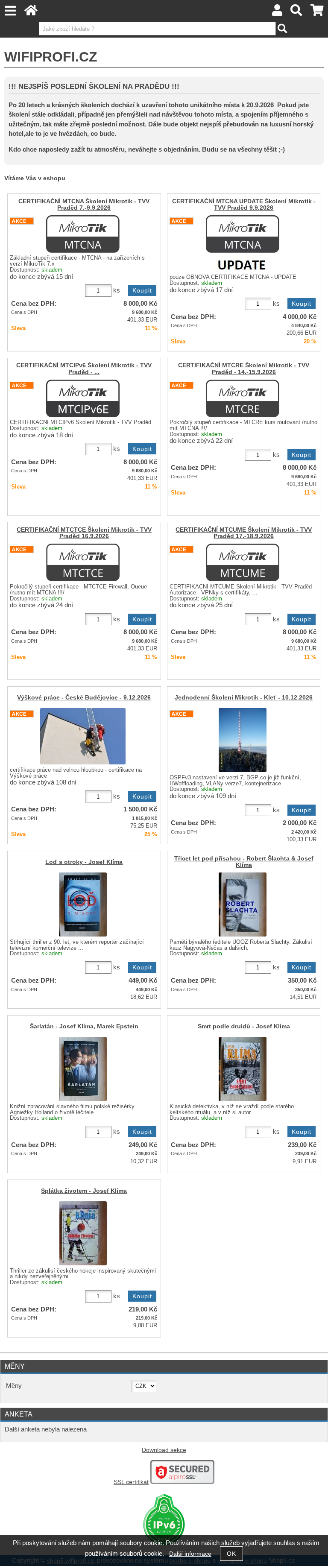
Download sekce (164, 1450)
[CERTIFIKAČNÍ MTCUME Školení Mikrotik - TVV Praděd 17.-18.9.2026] (242, 562)
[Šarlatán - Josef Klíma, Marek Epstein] (83, 1069)
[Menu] (10, 11)
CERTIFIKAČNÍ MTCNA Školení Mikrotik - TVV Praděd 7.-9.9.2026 (83, 204)
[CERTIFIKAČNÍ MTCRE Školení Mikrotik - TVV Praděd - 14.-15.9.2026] (242, 398)
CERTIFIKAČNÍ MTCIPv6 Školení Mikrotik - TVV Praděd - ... (84, 368)
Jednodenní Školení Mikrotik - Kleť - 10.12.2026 (244, 697)
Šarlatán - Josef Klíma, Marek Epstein (84, 1026)
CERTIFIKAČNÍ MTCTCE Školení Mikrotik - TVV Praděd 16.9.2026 (84, 533)
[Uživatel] (277, 12)
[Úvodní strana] (31, 12)
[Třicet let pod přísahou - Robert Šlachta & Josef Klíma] (242, 904)
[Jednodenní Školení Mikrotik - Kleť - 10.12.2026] (242, 740)
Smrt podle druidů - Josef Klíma (244, 1026)
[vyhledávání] (297, 12)
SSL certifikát (131, 1482)
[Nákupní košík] (317, 12)
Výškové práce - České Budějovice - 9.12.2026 (84, 697)
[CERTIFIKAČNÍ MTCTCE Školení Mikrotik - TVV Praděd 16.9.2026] (83, 562)
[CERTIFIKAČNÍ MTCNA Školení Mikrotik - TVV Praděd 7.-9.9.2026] (83, 234)
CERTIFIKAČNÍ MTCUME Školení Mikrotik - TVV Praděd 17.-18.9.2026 (244, 533)
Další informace (190, 1554)
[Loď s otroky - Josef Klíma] (83, 904)
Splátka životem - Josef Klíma (84, 1191)
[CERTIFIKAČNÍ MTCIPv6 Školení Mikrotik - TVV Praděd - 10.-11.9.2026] (83, 398)
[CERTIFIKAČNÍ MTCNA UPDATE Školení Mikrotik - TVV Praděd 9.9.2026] (243, 243)
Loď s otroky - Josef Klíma (84, 862)
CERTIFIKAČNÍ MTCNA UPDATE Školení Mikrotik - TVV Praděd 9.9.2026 (244, 204)
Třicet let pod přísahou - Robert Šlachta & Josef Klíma (243, 861)
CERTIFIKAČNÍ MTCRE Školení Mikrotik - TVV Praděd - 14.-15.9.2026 (243, 368)
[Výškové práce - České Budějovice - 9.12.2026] (83, 736)
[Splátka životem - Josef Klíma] (83, 1233)
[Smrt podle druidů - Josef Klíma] (242, 1069)
